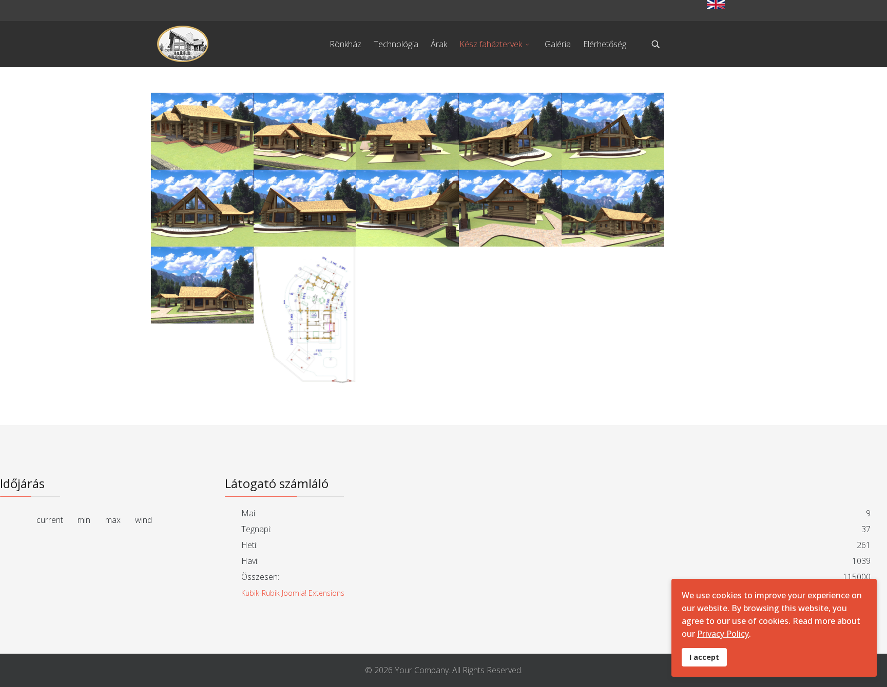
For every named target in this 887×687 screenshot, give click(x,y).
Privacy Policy (723, 633)
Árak (439, 44)
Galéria (558, 44)
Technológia (396, 44)
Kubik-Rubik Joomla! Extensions (292, 593)
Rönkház (345, 44)
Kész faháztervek (490, 44)
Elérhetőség (604, 44)
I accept (704, 657)
